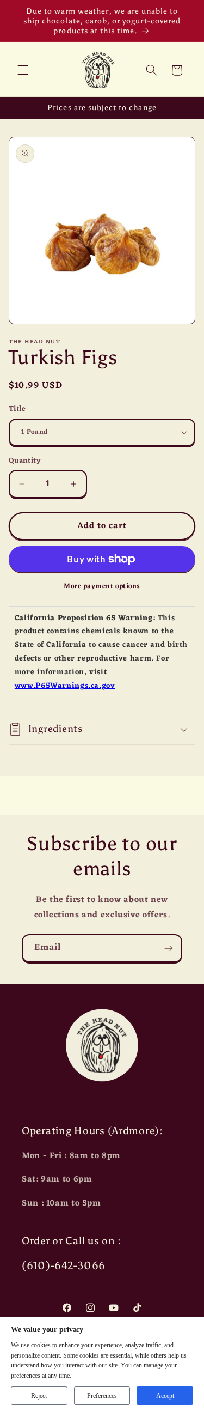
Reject (39, 1396)
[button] (22, 70)
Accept (165, 1396)
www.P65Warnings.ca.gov (65, 686)
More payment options (102, 587)
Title (17, 409)
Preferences (102, 1396)
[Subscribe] (168, 948)
